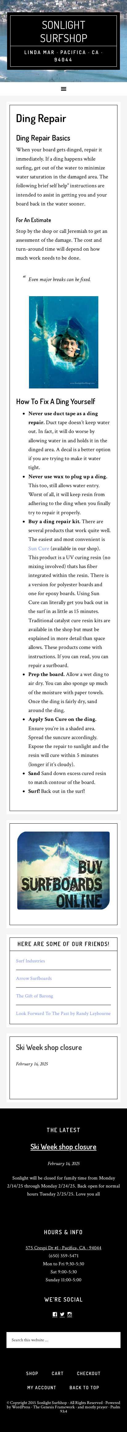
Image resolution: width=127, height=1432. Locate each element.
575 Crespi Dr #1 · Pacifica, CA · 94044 (63, 1248)
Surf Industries (30, 961)
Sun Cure (38, 548)
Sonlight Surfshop (63, 31)
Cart (58, 1373)
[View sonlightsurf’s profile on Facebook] (54, 1314)
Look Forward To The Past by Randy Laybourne (63, 1013)
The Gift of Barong (34, 996)
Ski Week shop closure (49, 1047)
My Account (41, 1387)
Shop (32, 1373)
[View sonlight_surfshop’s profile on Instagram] (69, 1314)
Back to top (85, 1387)
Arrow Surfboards (34, 978)
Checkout (89, 1373)
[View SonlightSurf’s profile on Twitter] (62, 1314)
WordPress (21, 1407)
